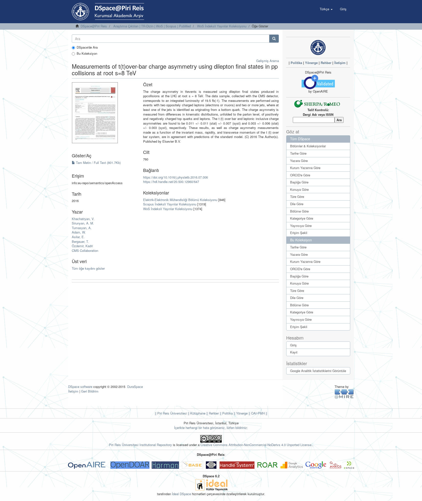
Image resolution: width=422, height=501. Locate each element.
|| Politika (226, 413)
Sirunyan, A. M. (83, 223)
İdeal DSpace (181, 493)
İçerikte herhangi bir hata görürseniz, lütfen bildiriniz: (211, 427)
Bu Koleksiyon (87, 53)
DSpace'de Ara (87, 47)
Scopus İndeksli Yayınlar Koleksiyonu (169, 204)
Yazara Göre (299, 160)
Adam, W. (79, 232)
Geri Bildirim (89, 391)
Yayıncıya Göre (301, 225)
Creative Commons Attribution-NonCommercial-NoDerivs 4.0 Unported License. (256, 444)
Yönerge (311, 62)
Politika (296, 62)
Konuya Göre (299, 189)
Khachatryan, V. (83, 218)
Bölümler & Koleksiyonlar (308, 146)
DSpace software (80, 386)
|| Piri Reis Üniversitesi (171, 413)
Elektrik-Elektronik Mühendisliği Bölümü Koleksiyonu (180, 199)
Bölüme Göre (299, 211)
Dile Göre (296, 204)
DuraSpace (135, 386)
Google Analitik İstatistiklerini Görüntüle (318, 370)
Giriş (293, 345)
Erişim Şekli (298, 232)
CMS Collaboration (85, 250)
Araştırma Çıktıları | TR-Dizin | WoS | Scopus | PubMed (152, 26)
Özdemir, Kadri (82, 246)
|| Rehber (212, 413)
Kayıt (293, 352)
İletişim (340, 62)
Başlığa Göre (299, 182)
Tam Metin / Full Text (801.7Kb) (98, 162)
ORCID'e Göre (300, 175)
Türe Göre (297, 196)
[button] (326, 9)
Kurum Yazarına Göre (305, 167)
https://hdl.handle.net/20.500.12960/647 (171, 181)
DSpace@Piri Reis (94, 26)
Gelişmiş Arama (267, 60)
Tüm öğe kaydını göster (88, 268)
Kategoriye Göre (301, 218)
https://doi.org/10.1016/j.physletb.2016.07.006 (175, 177)
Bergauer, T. (80, 241)
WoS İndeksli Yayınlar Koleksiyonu (221, 26)
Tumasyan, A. (82, 227)
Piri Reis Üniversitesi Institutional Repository (140, 444)
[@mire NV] (344, 393)
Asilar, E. (78, 237)
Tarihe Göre (298, 153)
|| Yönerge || (241, 413)
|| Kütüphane (196, 413)
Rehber (326, 62)
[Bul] (274, 38)
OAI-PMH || (258, 413)
